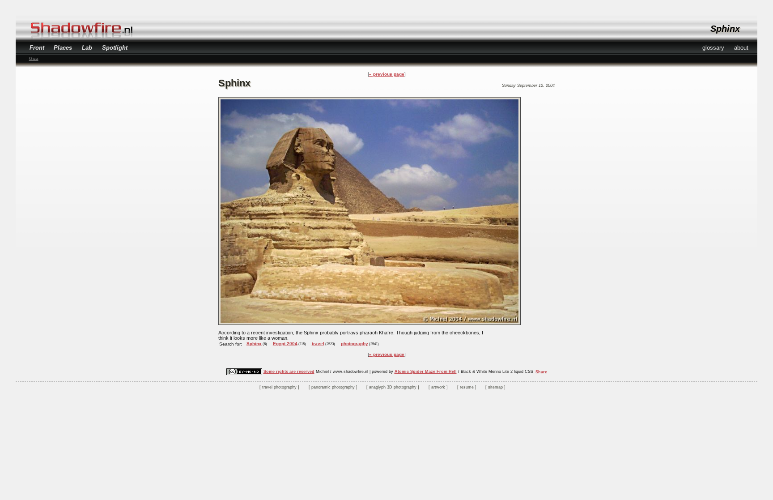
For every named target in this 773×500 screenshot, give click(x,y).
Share (541, 372)
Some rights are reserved (288, 371)
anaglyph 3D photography (392, 387)
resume (467, 387)
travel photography (279, 387)
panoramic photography (333, 387)
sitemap (495, 387)
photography (354, 343)
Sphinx (254, 343)
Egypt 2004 (285, 343)
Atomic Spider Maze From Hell (426, 371)
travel (318, 343)
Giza (33, 58)
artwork (438, 387)
